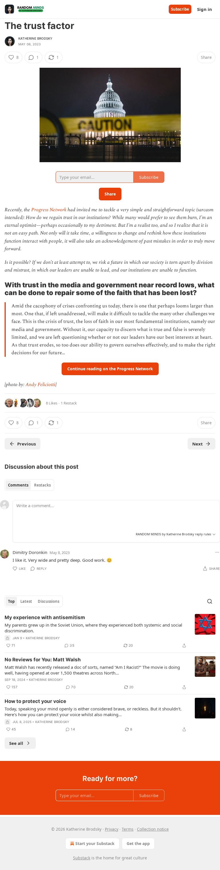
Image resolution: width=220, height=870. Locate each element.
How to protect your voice (35, 701)
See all (16, 743)
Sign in (204, 9)
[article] (110, 631)
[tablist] (29, 485)
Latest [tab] (26, 601)
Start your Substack (95, 843)
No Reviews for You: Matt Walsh (43, 659)
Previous (26, 444)
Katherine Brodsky (35, 38)
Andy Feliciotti (40, 384)
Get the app (138, 843)
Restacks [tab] (42, 485)
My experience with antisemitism (45, 617)
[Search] (209, 601)
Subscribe (180, 9)
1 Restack (69, 403)
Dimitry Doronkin (30, 552)
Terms (127, 829)
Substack (81, 858)
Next (197, 444)
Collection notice (153, 829)
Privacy (111, 829)
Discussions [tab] (48, 601)
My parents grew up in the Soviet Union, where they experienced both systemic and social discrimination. (93, 627)
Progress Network (48, 210)
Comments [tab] (18, 485)
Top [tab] (11, 601)
